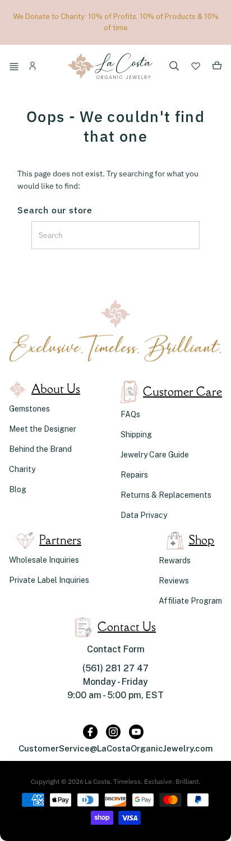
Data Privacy (144, 515)
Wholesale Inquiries (44, 559)
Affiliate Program (190, 600)
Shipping (136, 434)
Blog (17, 489)
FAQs (130, 414)
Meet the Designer (42, 428)
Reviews (174, 580)
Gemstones (29, 408)
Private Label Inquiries (49, 580)
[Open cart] (217, 67)
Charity (22, 469)
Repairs (134, 474)
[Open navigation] (16, 68)
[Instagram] (113, 732)
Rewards (175, 560)
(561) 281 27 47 (115, 668)
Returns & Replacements (166, 494)
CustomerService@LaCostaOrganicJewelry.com (116, 748)
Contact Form (116, 649)
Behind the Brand (40, 449)
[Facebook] (90, 732)
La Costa (97, 781)
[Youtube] (136, 732)
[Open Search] (174, 67)
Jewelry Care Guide (155, 454)
